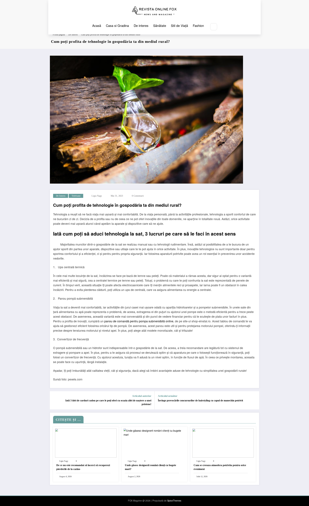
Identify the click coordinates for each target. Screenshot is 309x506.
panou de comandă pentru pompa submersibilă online (138, 321)
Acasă (96, 25)
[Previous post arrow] (54, 400)
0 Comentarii (138, 196)
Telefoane (76, 196)
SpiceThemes (174, 500)
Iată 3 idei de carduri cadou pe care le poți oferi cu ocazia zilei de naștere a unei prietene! (108, 402)
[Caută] (213, 26)
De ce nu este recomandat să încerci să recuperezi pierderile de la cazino (83, 467)
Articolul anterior (141, 396)
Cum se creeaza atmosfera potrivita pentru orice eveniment (220, 467)
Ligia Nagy (97, 196)
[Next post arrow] (254, 400)
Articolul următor (167, 396)
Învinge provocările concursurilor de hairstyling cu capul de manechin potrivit (200, 400)
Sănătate (159, 25)
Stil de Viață (179, 25)
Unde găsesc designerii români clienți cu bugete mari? (150, 467)
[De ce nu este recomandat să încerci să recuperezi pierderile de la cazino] (86, 443)
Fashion (198, 25)
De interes (141, 25)
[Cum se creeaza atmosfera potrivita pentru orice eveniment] (223, 443)
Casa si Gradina (117, 25)
